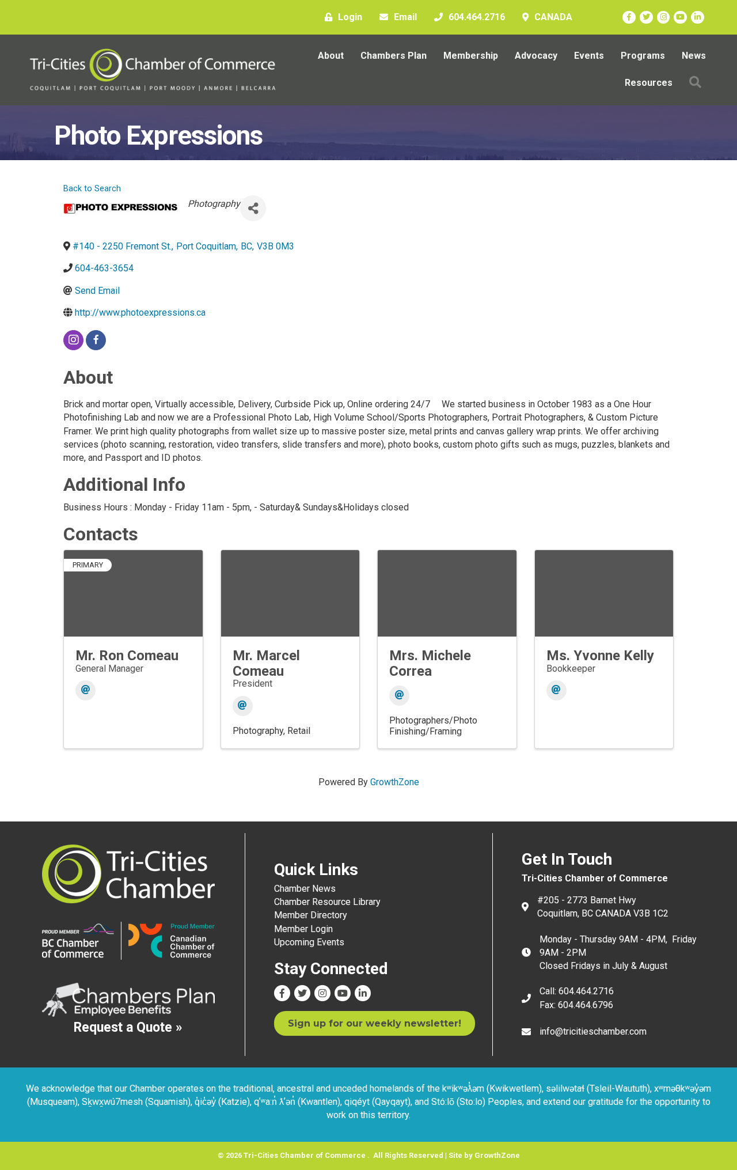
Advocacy (536, 55)
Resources (649, 82)
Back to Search (92, 189)
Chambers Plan (393, 55)
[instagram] (73, 340)
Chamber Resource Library (327, 901)
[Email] (85, 690)
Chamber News (305, 888)
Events (589, 55)
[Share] (253, 208)
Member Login (303, 928)
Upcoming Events (309, 942)
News (694, 55)
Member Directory (310, 915)
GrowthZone (394, 782)
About (331, 55)
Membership (470, 55)
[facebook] (96, 340)
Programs (643, 55)
